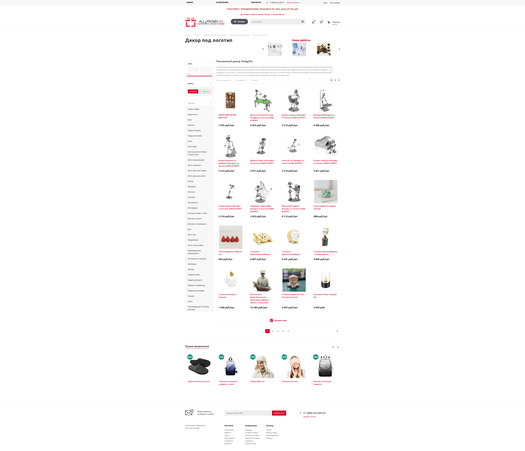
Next (338, 347)
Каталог (241, 21)
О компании (222, 2)
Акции (189, 2)
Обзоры (269, 438)
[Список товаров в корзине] (334, 24)
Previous (333, 347)
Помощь (270, 425)
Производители (272, 435)
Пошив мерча (250, 443)
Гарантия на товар (252, 438)
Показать (193, 91)
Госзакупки (228, 441)
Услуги (227, 435)
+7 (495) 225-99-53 (276, 2)
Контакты (256, 2)
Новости (227, 432)
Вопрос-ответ (271, 432)
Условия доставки (252, 435)
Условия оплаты (251, 432)
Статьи (268, 430)
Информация (251, 425)
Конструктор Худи (192, 428)
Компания (228, 425)
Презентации (229, 438)
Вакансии (228, 443)
